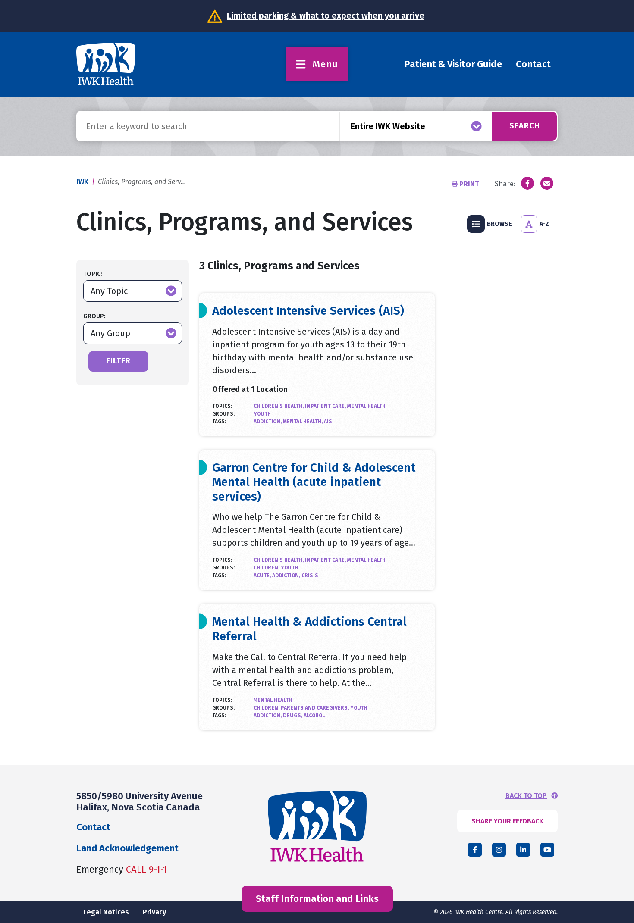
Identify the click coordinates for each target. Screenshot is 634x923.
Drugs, (293, 716)
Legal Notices (106, 912)
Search (524, 126)
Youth (262, 414)
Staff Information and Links (317, 898)
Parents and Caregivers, (315, 708)
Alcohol (314, 716)
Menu (325, 64)
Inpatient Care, (326, 406)
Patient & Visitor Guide (453, 64)
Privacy (154, 912)
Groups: (223, 414)
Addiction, (268, 422)
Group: (94, 316)
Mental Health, (303, 422)
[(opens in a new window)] (527, 183)
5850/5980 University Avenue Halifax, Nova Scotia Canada (139, 801)
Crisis (309, 576)
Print (469, 184)
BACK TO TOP (526, 795)
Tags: (219, 422)
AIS (328, 422)
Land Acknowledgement (127, 848)
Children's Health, (279, 406)
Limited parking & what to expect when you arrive (325, 15)
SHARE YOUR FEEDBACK (507, 821)
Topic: (92, 274)
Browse (499, 224)
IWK (82, 182)
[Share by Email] (546, 183)
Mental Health (366, 406)
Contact (533, 64)
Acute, (263, 576)
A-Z (544, 224)
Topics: (222, 406)
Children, (267, 568)
